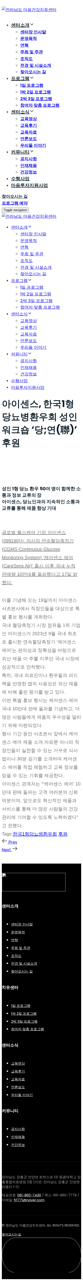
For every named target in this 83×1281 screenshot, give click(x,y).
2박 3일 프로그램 (36, 99)
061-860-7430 (29, 1195)
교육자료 (28, 132)
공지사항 (28, 159)
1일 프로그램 (31, 85)
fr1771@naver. (29, 1200)
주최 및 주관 (31, 52)
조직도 (26, 58)
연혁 (24, 45)
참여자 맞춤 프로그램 (39, 105)
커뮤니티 (20, 152)
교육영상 (28, 119)
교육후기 (28, 125)
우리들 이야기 (33, 145)
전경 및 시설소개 (35, 65)
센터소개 (20, 25)
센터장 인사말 (33, 32)
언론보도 (28, 138)
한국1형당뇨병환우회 (35, 833)
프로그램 (20, 78)
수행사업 (20, 178)
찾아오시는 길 (33, 72)
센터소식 (20, 112)
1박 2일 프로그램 (35, 92)
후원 (63, 833)
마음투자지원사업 (29, 185)
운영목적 (28, 38)
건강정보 (28, 172)
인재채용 (28, 165)
